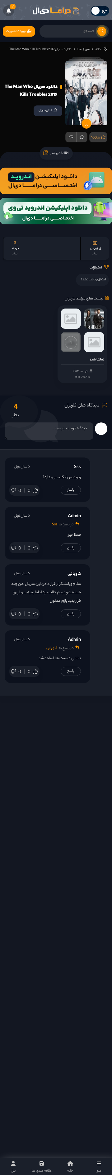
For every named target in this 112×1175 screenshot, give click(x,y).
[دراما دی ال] (56, 11)
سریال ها (83, 49)
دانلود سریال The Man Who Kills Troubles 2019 (40, 49)
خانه (98, 49)
